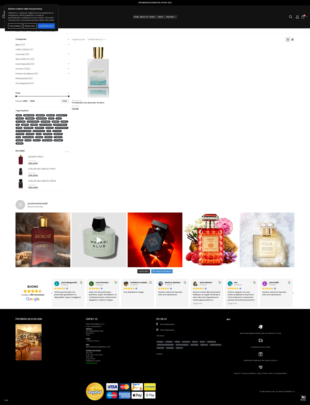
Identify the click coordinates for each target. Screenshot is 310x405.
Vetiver (28, 140)
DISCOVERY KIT (23, 59)
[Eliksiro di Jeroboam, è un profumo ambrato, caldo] (43, 240)
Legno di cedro (45, 125)
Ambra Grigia (29, 115)
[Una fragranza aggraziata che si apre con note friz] (211, 240)
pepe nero (19, 134)
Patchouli (57, 131)
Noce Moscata (39, 131)
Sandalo (39, 137)
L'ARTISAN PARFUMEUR (165, 345)
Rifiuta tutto (30, 26)
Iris (17, 125)
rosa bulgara (28, 137)
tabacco (48, 137)
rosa (18, 137)
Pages (152, 17)
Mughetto (39, 128)
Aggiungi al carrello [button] (122, 48)
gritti (194, 342)
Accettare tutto (46, 26)
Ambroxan (40, 115)
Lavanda (34, 125)
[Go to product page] (99, 71)
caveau (160, 342)
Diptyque (186, 342)
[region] (31, 18)
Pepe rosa (30, 134)
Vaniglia (19, 140)
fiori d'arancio (33, 121)
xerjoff (179, 348)
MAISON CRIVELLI (182, 345)
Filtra (65, 101)
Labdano (25, 125)
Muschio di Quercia (23, 131)
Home (136, 17)
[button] (291, 16)
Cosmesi (20, 54)
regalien (170, 348)
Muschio (49, 128)
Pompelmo (47, 134)
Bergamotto (61, 115)
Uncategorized (23, 83)
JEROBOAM (211, 342)
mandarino (28, 128)
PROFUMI (170, 17)
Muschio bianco (61, 128)
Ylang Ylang (47, 140)
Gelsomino (46, 121)
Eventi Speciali (23, 64)
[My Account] (297, 16)
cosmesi (169, 342)
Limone (18, 128)
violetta (37, 140)
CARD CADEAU (22, 49)
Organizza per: (78, 39)
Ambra (18, 115)
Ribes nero (58, 134)
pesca (39, 134)
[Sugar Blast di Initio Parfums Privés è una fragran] (155, 240)
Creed (177, 342)
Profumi (74, 101)
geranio (55, 121)
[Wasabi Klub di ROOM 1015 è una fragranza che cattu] (99, 240)
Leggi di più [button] (197, 303)
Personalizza (15, 26)
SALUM (80, 101)
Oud (48, 131)
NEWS (160, 17)
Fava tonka (20, 121)
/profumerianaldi (167, 324)
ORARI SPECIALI (91, 363)
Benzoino (50, 115)
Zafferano (58, 140)
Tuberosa (58, 137)
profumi (160, 348)
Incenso (64, 121)
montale (204, 345)
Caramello (30, 118)
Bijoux (18, 44)
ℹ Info (6, 400)
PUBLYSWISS (266, 392)
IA (293, 392)
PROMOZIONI (22, 78)
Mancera (194, 345)
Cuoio (58, 118)
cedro (51, 118)
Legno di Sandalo (60, 125)
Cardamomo (41, 118)
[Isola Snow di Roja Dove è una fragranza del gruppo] (267, 240)
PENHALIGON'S (215, 345)
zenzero (19, 143)
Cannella (19, 118)
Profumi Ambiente (25, 73)
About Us (144, 17)
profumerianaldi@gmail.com (98, 347)
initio (202, 342)
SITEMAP (159, 354)
